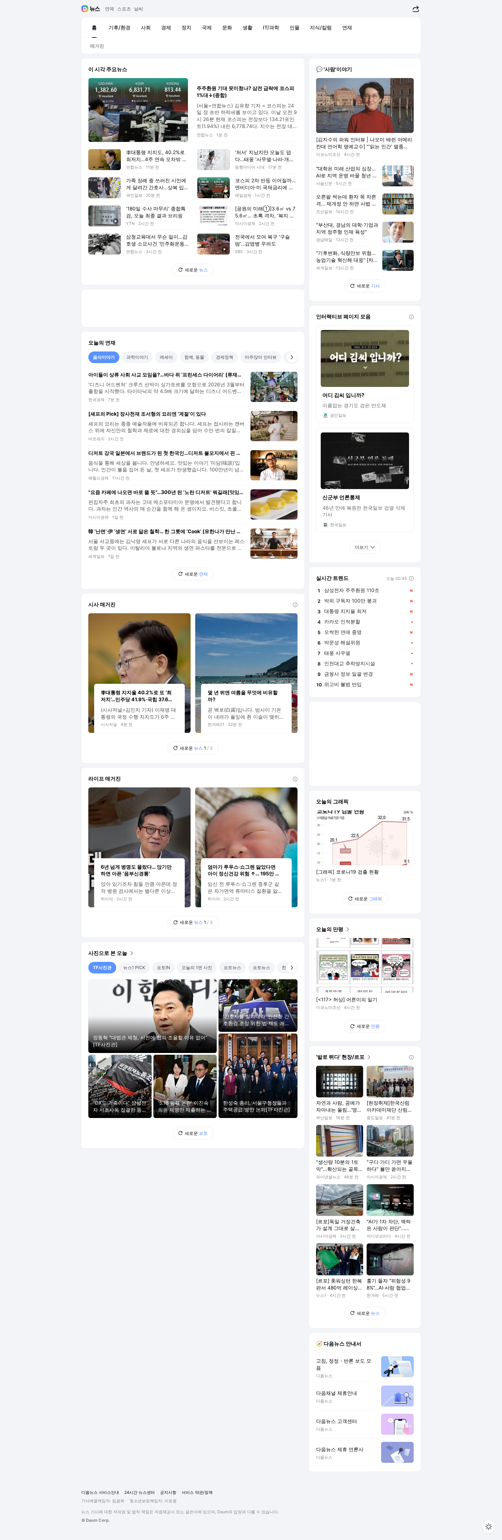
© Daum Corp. (95, 1520)
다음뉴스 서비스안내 (100, 1492)
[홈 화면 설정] (488, 1526)
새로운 (196, 270)
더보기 (361, 547)
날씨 (138, 9)
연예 (109, 9)
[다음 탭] (291, 357)
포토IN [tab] (163, 967)
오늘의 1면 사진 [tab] (197, 967)
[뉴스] (95, 8)
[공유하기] (415, 8)
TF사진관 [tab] (102, 967)
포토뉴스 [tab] (232, 967)
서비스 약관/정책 (197, 1492)
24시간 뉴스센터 (139, 1492)
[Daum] (85, 8)
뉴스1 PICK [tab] (134, 967)
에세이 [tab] (166, 357)
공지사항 (168, 1492)
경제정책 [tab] (224, 357)
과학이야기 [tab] (137, 357)
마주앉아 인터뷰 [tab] (261, 357)
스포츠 (124, 9)
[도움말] (295, 605)
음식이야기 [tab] (104, 357)
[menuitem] (94, 27)
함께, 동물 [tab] (194, 357)
